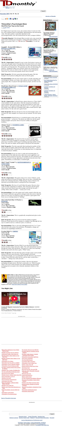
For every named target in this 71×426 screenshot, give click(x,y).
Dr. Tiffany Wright (6, 27)
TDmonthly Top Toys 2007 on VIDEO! (10, 362)
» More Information (53, 36)
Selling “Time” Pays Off (27, 364)
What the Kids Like (26, 373)
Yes (13, 313)
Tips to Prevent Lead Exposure (9, 379)
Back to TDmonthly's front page (8, 398)
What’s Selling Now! (27, 376)
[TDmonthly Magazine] (18, 8)
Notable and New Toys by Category (10, 352)
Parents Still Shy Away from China (30, 366)
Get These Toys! (26, 367)
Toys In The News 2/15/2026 (51, 84)
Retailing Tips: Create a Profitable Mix (11, 370)
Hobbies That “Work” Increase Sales (30, 382)
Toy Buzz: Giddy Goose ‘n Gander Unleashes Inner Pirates (30, 355)
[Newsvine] (15, 19)
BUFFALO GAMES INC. (49, 69)
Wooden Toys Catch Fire (8, 385)
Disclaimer (20, 422)
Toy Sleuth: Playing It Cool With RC (30, 349)
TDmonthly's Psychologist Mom (9, 394)
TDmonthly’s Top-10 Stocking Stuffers (11, 364)
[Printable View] (5, 19)
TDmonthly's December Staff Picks (30, 357)
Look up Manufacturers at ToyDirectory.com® (31, 420)
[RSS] (7, 19)
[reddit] (17, 19)
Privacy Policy (27, 422)
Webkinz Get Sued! (6, 378)
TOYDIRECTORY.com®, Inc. (42, 425)
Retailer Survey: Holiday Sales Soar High (11, 375)
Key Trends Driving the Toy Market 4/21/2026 (50, 81)
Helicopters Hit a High (7, 381)
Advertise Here (41, 416)
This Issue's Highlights (27, 358)
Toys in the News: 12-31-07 (8, 376)
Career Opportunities (36, 422)
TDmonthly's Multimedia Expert (29, 389)
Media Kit (32, 417)
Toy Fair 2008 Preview (27, 360)
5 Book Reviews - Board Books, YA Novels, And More (50, 95)
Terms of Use (42, 423)
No (15, 313)
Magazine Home (23, 416)
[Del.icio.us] (13, 19)
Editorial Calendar (14, 417)
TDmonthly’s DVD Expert (8, 392)
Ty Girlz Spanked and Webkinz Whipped (31, 378)
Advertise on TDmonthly (51, 16)
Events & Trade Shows (24, 417)
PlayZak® (52, 417)
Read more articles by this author (19, 284)
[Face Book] (10, 19)
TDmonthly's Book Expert (28, 391)
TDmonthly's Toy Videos (7, 361)
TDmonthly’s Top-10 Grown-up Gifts (10, 366)
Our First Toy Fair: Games (8, 373)
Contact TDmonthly (32, 416)
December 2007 (4, 13)
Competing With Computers (28, 361)
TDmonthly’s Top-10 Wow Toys (29, 363)
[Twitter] (9, 19)
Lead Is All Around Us (27, 375)
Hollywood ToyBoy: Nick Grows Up (10, 354)
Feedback (43, 422)
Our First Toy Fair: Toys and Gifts (29, 369)
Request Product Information (42, 417)
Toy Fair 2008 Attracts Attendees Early (11, 371)
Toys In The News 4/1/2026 (50, 77)
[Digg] (12, 19)
